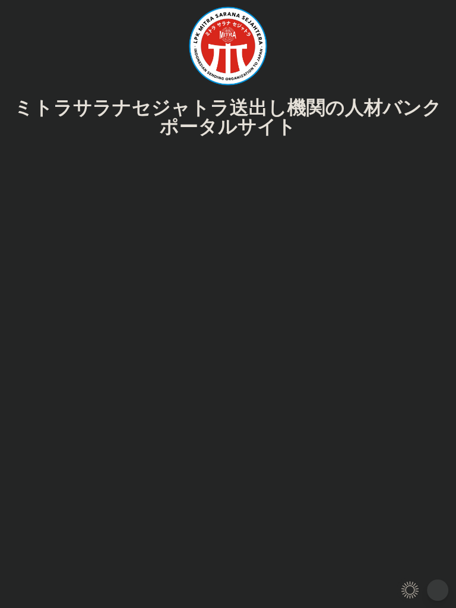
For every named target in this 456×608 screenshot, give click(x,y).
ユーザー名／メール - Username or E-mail (181, 163)
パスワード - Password (142, 214)
